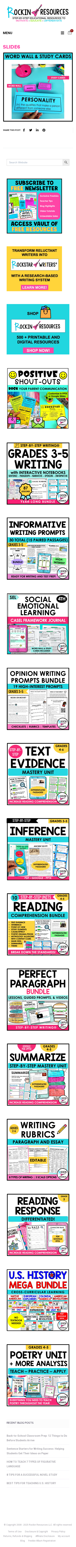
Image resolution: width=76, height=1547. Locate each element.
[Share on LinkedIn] (37, 130)
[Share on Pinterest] (44, 130)
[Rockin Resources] (38, 14)
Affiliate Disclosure (45, 1536)
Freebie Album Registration (42, 1540)
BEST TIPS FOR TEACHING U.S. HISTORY (31, 1483)
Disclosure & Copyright (36, 1531)
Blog (22, 1540)
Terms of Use (15, 1531)
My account (64, 1536)
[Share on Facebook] (24, 130)
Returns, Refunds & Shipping (17, 1536)
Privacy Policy (58, 1531)
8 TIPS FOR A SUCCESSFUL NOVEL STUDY (32, 1474)
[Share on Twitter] (31, 130)
